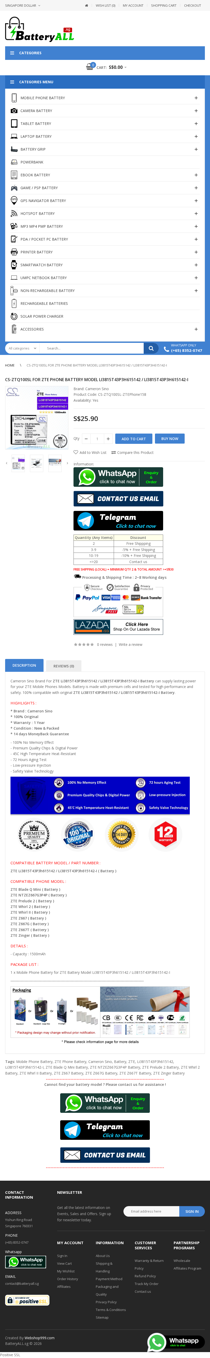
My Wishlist (66, 1271)
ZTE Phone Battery (70, 1061)
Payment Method (109, 1279)
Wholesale (182, 1260)
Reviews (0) (64, 666)
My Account (133, 5)
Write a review (130, 644)
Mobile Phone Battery (34, 1061)
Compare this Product (135, 452)
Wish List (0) (105, 5)
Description (24, 665)
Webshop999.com (40, 1337)
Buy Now (169, 438)
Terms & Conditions (111, 1309)
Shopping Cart (163, 5)
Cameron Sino (97, 388)
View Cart (64, 1263)
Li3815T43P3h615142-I (24, 1067)
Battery (120, 1061)
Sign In (62, 1255)
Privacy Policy (106, 1302)
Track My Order (147, 1283)
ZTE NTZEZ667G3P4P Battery (115, 1067)
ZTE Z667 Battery (68, 1073)
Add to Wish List (93, 452)
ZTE (131, 1061)
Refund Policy (145, 1276)
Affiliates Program (187, 1268)
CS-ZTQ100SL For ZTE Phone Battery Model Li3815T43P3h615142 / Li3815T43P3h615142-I (97, 365)
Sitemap (102, 1317)
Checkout (192, 5)
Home (10, 365)
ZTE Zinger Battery (169, 1073)
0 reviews (105, 644)
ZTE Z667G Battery (101, 1073)
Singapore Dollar (20, 5)
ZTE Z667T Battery (135, 1073)
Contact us (143, 1291)
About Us (103, 1255)
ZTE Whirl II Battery (35, 1073)
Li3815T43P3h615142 (155, 1061)
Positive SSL (10, 1354)
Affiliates (64, 1286)
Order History (67, 1279)
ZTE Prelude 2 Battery (160, 1067)
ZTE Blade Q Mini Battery (67, 1067)
